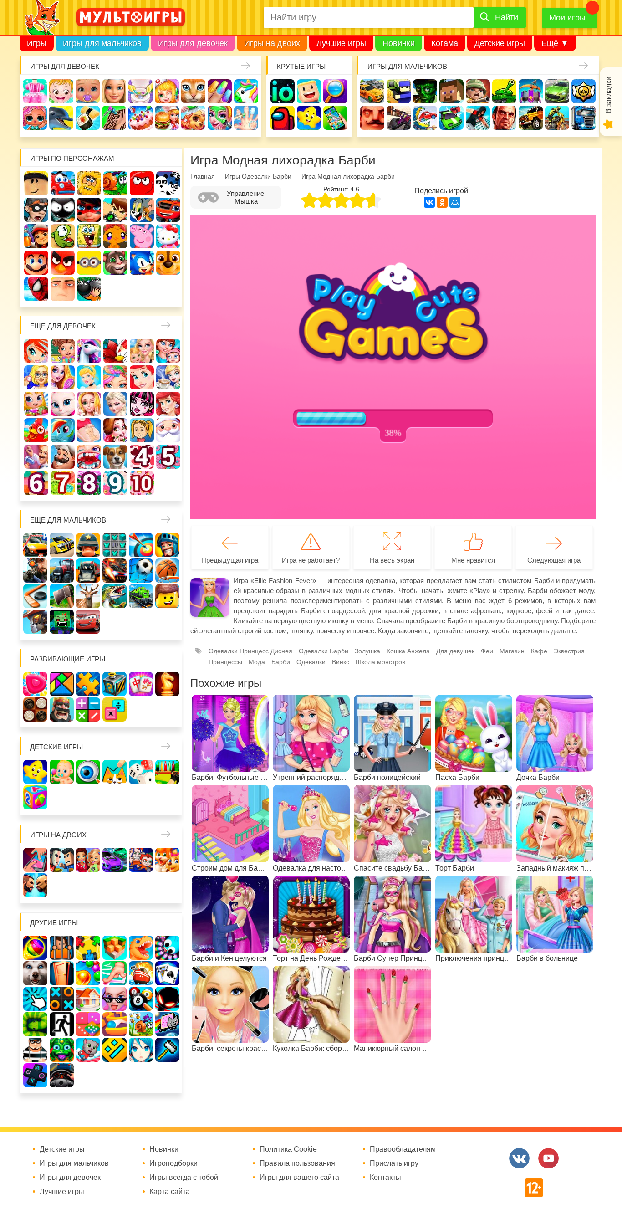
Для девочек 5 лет (168, 457)
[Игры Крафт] (114, 545)
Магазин (36, 404)
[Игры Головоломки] (114, 684)
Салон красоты (220, 118)
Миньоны (89, 263)
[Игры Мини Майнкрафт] (167, 1050)
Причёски (63, 377)
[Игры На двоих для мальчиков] (62, 860)
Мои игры (567, 17)
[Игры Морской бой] (141, 973)
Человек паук (36, 289)
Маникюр (220, 91)
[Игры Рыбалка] (114, 596)
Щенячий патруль (168, 263)
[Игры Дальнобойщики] (88, 570)
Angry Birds (63, 263)
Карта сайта (169, 1191)
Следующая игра (554, 560)
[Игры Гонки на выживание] (114, 570)
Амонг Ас (282, 118)
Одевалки (35, 91)
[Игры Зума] (62, 1050)
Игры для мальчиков (102, 43)
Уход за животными (193, 118)
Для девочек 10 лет (142, 483)
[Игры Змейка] (35, 1024)
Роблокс (36, 183)
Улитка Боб (115, 183)
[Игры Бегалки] (88, 1050)
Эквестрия (569, 651)
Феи (487, 651)
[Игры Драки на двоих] (35, 885)
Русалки (168, 404)
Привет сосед (372, 118)
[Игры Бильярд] (141, 999)
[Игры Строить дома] (88, 999)
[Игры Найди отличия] (88, 772)
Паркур (478, 118)
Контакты (385, 1177)
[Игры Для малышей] (62, 772)
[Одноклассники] (442, 202)
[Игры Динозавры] (141, 948)
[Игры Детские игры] (35, 772)
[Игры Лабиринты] (114, 1024)
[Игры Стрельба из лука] (141, 545)
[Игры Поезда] (141, 596)
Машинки (451, 118)
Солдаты (478, 91)
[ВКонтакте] (429, 202)
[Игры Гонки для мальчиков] (62, 545)
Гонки (372, 91)
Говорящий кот (115, 263)
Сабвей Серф (36, 236)
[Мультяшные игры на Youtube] (548, 1158)
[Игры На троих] (88, 948)
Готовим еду (167, 118)
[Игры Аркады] (167, 1024)
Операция (246, 118)
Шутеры (399, 118)
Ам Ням (63, 236)
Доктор (167, 91)
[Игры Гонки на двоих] (114, 860)
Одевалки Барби (323, 651)
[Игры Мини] (88, 1024)
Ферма (36, 430)
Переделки (36, 457)
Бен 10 (115, 210)
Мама (168, 351)
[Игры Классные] (114, 999)
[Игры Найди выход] (62, 973)
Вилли (63, 183)
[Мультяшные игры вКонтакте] (519, 1158)
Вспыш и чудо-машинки (168, 210)
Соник (142, 263)
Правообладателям (403, 1149)
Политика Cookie (288, 1149)
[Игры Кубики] (141, 772)
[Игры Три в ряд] (35, 684)
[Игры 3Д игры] (114, 948)
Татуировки (114, 118)
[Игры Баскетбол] (167, 570)
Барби (114, 91)
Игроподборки (173, 1163)
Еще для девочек (63, 326)
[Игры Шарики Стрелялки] (35, 948)
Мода (257, 662)
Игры (36, 43)
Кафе (168, 377)
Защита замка (531, 91)
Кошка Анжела (63, 404)
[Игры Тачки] (88, 622)
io (282, 91)
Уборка (140, 91)
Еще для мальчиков (68, 520)
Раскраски (115, 351)
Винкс (36, 351)
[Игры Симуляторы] (62, 1075)
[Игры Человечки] (167, 999)
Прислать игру (394, 1163)
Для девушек (455, 651)
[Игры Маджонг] (141, 684)
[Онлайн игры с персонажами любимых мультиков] (130, 17)
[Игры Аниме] (141, 1050)
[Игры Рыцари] (167, 545)
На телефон (335, 118)
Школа (63, 351)
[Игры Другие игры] (35, 1075)
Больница (36, 377)
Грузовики (583, 118)
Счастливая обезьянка (115, 236)
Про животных (115, 457)
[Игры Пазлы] (88, 684)
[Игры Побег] (62, 948)
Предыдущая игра (229, 560)
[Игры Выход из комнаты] (62, 1024)
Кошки (193, 91)
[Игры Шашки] (35, 709)
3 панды (168, 183)
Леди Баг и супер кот (89, 210)
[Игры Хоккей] (35, 596)
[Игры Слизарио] (167, 948)
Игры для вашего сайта (299, 1177)
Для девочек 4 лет (142, 457)
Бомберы (89, 289)
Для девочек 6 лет (36, 483)
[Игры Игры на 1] (114, 973)
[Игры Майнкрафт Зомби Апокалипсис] (62, 622)
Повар (63, 457)
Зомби (425, 91)
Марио (36, 263)
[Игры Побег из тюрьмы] (35, 1050)
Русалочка (142, 377)
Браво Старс (583, 91)
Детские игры (499, 43)
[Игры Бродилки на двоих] (167, 860)
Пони (63, 430)
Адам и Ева (89, 183)
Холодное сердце (115, 404)
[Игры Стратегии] (62, 709)
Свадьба (89, 404)
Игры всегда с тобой (183, 1177)
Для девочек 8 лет (89, 483)
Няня (142, 351)
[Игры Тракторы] (62, 570)
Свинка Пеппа (142, 236)
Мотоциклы (557, 118)
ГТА (504, 118)
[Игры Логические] (62, 684)
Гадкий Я (63, 289)
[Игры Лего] (167, 596)
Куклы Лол (35, 118)
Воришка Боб (36, 210)
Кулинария (88, 118)
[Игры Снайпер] (35, 570)
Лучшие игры (341, 43)
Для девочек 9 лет (115, 483)
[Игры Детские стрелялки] (167, 772)
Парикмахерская (115, 377)
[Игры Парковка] (35, 545)
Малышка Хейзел (61, 91)
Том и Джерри (142, 210)
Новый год (168, 430)
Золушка (367, 651)
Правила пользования (297, 1163)
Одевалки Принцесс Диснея (115, 430)
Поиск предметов (335, 91)
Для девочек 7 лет (63, 483)
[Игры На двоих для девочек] (88, 860)
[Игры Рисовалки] (114, 772)
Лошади (89, 351)
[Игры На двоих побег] (141, 860)
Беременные (89, 430)
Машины (557, 91)
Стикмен (63, 210)
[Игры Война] (88, 545)
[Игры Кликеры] (35, 999)
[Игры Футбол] (141, 570)
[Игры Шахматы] (167, 684)
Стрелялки (399, 91)
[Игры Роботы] (35, 622)
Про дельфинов (61, 118)
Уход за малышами (88, 91)
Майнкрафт (451, 91)
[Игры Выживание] (62, 596)
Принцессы (89, 377)
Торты (140, 118)
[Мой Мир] (454, 202)
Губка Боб (89, 236)
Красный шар (142, 183)
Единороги (246, 91)
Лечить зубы (89, 457)
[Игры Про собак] (35, 973)
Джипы (531, 118)
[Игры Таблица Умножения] (114, 709)
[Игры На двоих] (35, 860)
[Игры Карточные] (167, 973)
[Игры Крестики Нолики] (62, 999)
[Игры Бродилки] (141, 1024)
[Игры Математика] (88, 709)
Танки (504, 91)
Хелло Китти (168, 236)
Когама (444, 43)
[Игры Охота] (88, 596)
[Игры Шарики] (88, 973)
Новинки (398, 43)
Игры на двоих (272, 43)
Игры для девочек (193, 43)
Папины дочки (142, 430)
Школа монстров (142, 404)
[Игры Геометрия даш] (114, 1050)
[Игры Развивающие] (35, 797)
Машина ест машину (425, 118)
